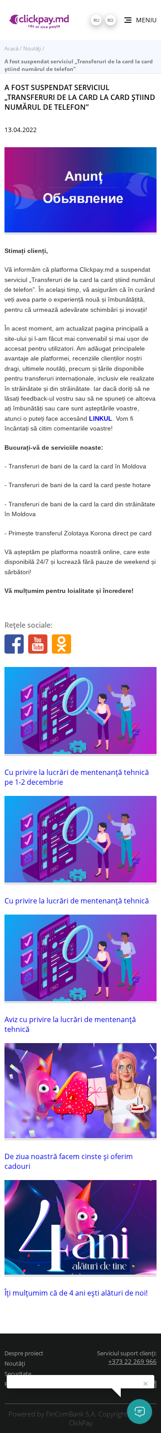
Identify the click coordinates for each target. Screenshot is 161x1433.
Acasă (11, 48)
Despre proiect (23, 1353)
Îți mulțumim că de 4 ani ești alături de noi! (76, 1293)
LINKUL (100, 418)
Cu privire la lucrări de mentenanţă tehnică (76, 901)
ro (110, 20)
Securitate (17, 1374)
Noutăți (32, 48)
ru (96, 20)
